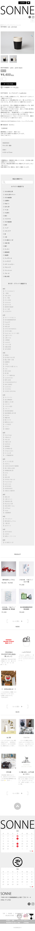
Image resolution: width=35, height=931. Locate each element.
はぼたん (7, 463)
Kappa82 (7, 322)
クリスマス (8, 218)
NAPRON (7, 444)
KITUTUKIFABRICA (10, 328)
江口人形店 (8, 300)
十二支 (6, 209)
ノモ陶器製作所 (9, 455)
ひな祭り (7, 212)
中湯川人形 (8, 441)
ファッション (8, 270)
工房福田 (7, 340)
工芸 (6, 237)
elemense (8, 302)
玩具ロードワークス (10, 536)
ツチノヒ (7, 408)
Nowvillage (8, 435)
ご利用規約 (26, 922)
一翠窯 (6, 293)
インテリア (8, 261)
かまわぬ (7, 324)
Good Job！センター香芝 (12, 333)
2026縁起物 (8, 197)
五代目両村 (8, 349)
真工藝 (6, 373)
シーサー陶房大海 (10, 375)
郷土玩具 (7, 276)
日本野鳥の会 (8, 448)
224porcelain (9, 450)
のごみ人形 (8, 453)
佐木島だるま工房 (10, 357)
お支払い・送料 (10, 920)
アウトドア (8, 267)
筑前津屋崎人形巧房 (10, 413)
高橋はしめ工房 (9, 401)
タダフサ (7, 404)
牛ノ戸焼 (7, 297)
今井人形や (8, 295)
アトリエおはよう (10, 291)
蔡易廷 (6, 355)
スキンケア (8, 231)
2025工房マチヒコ (10, 194)
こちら (16, 87)
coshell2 (7, 342)
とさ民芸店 (8, 424)
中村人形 (7, 439)
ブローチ (7, 273)
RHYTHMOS (8, 531)
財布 (6, 224)
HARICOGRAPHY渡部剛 (12, 466)
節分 (6, 215)
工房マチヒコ (8, 499)
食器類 (6, 255)
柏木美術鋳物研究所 (10, 319)
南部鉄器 (7, 446)
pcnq (6, 472)
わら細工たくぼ (9, 240)
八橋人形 (7, 523)
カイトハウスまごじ (10, 317)
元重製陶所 (8, 512)
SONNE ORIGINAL (10, 391)
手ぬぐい (7, 203)
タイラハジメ (8, 397)
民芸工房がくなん (10, 506)
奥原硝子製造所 (9, 306)
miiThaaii (7, 508)
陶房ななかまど (9, 422)
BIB (6, 475)
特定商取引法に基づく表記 (13, 922)
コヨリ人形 (8, 344)
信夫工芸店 (8, 371)
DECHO (7, 415)
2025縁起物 (8, 221)
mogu (6, 510)
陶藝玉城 (7, 417)
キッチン (7, 249)
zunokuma (8, 386)
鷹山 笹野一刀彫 (9, 359)
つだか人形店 (8, 406)
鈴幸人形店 (8, 380)
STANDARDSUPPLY (11, 382)
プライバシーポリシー (23, 920)
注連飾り (7, 200)
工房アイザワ (8, 335)
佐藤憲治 (7, 362)
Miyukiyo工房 (9, 503)
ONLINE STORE (9, 915)
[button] (32, 36)
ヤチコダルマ (8, 518)
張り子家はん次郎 (10, 468)
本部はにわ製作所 (10, 490)
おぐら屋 (7, 309)
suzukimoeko (9, 377)
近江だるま (8, 304)
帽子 (6, 246)
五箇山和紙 (8, 346)
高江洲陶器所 (8, 399)
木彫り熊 (7, 243)
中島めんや (8, 437)
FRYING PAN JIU (10, 479)
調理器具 (7, 252)
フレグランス (8, 258)
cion (6, 368)
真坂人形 (7, 496)
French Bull (8, 481)
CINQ (6, 364)
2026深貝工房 (9, 191)
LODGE (7, 534)
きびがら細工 (8, 331)
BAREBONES (8, 488)
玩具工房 (7, 326)
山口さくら (8, 525)
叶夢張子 (7, 428)
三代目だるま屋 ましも (11, 366)
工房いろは (8, 337)
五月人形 (7, 206)
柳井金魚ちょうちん (10, 521)
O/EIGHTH (8, 311)
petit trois (8, 484)
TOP (4, 913)
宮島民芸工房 (8, 501)
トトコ (6, 426)
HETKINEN (8, 486)
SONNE (10, 913)
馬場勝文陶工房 (9, 470)
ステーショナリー (9, 264)
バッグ (6, 227)
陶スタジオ (8, 419)
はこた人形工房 (9, 461)
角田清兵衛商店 (9, 410)
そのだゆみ (8, 389)
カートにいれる (8, 84)
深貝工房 (7, 477)
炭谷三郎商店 (8, 384)
